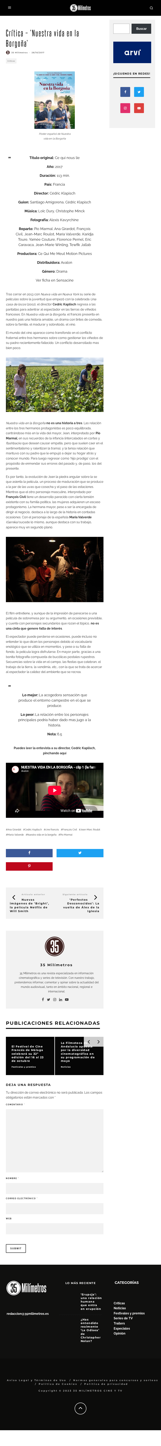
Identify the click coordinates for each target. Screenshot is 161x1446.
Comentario (15, 1104)
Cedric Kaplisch (33, 829)
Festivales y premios (129, 1313)
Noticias (120, 1308)
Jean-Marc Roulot (90, 829)
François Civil (69, 829)
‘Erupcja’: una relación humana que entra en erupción (91, 1302)
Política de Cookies (58, 1383)
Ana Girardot (14, 829)
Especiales (122, 1328)
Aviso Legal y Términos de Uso (36, 1380)
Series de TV (123, 1318)
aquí (63, 753)
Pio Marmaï (66, 834)
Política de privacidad (106, 1383)
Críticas (11, 61)
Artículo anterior (33, 894)
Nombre (12, 1178)
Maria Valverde (15, 834)
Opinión (119, 1333)
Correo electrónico (22, 1198)
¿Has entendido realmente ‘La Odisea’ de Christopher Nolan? (91, 1330)
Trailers (119, 1323)
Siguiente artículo (75, 894)
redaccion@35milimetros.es (28, 1314)
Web (9, 1219)
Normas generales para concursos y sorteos (115, 1380)
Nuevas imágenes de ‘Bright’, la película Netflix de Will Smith (29, 905)
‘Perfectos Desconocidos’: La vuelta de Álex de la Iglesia (81, 905)
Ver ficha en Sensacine (55, 280)
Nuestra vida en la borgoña (42, 834)
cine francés (52, 829)
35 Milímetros (19, 52)
